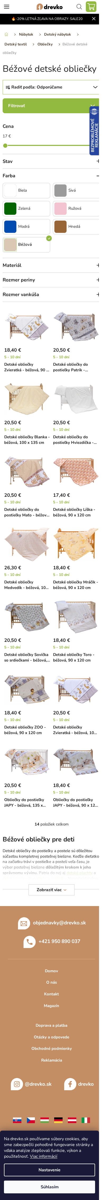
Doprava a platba (51, 1025)
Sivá (72, 190)
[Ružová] (60, 209)
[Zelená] (10, 209)
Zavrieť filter (51, 105)
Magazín (51, 1005)
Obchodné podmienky (51, 1048)
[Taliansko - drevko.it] (86, 1119)
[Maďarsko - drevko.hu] (44, 1119)
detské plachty (80, 872)
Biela (22, 190)
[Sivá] (60, 190)
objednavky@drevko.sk (59, 922)
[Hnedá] (60, 227)
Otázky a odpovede (51, 1037)
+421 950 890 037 (59, 941)
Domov (51, 971)
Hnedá (74, 226)
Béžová (25, 244)
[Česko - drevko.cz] (31, 1119)
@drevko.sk (38, 1084)
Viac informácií (43, 1156)
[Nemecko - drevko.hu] (58, 1119)
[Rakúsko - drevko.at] (72, 1119)
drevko (86, 1084)
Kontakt (51, 994)
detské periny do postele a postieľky (34, 878)
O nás (51, 982)
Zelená (24, 208)
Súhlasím (50, 1187)
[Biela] (10, 190)
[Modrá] (10, 227)
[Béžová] (10, 245)
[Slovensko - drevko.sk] (17, 1119)
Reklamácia (51, 1060)
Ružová (74, 208)
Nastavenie (49, 1170)
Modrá (24, 226)
